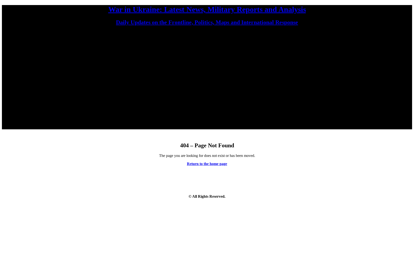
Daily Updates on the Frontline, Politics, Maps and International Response (207, 22)
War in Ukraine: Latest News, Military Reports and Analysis (207, 9)
